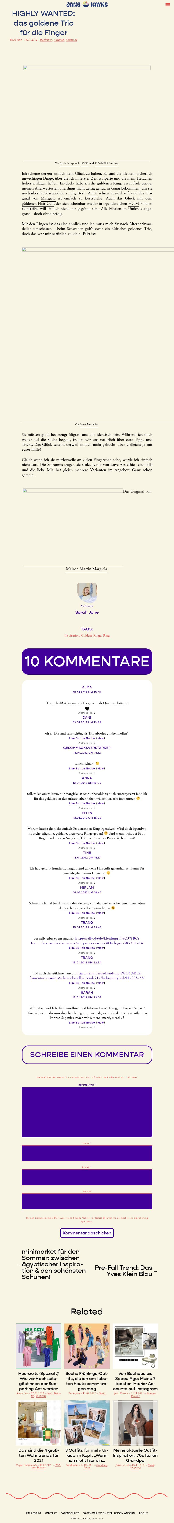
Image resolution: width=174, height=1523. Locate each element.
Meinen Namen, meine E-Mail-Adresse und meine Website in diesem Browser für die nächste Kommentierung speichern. (87, 1220)
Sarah (87, 993)
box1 (50, 1393)
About (143, 1513)
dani (87, 718)
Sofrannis (55, 465)
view (100, 738)
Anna (87, 778)
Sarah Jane (16, 40)
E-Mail (87, 1167)
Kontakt (51, 1513)
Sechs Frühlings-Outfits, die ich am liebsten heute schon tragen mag (87, 1381)
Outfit (101, 1393)
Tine (87, 853)
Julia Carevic (121, 1393)
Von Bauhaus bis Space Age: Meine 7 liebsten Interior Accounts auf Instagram (135, 1381)
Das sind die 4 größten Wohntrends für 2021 (38, 1455)
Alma (87, 687)
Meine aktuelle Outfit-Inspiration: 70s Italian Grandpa (135, 1455)
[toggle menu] (167, 4)
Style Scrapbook (70, 163)
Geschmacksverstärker (87, 748)
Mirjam (87, 888)
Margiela (48, 199)
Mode (87, 1468)
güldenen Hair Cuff (38, 204)
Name (87, 1143)
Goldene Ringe (91, 635)
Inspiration (46, 40)
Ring (106, 635)
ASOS (84, 163)
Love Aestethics (123, 465)
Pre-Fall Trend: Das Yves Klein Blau (123, 1271)
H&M (133, 204)
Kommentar (87, 1085)
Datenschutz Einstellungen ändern (109, 1513)
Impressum (33, 1513)
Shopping (41, 1396)
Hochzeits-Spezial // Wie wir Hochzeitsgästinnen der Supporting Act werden (38, 1381)
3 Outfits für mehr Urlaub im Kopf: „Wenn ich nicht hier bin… (86, 1455)
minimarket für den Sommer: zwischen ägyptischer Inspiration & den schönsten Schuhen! (54, 1264)
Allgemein (59, 40)
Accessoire (71, 40)
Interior (135, 1396)
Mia (50, 470)
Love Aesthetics (89, 424)
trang (87, 923)
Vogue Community (27, 1465)
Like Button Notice (82, 738)
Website (87, 1191)
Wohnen (151, 1393)
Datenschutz (69, 1513)
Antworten (85, 712)
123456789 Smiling (106, 163)
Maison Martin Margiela (86, 569)
